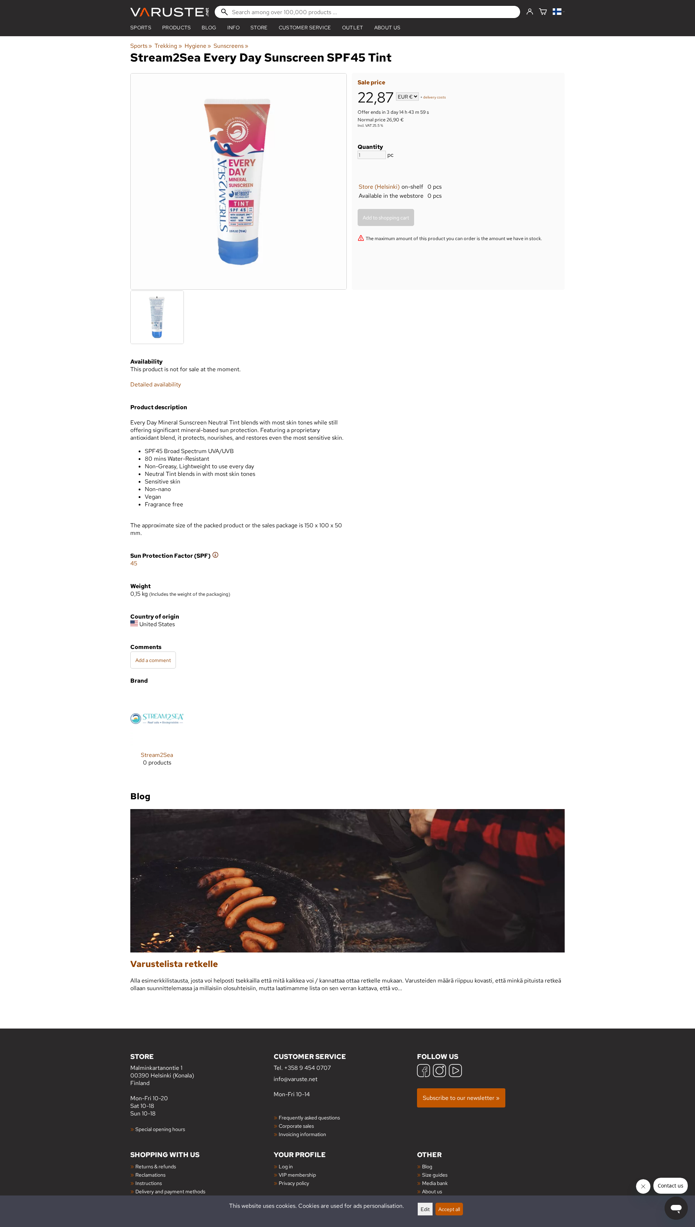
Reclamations (150, 1174)
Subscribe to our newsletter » (461, 1098)
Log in (286, 1166)
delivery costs (434, 97)
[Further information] (215, 556)
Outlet (352, 27)
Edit (425, 1209)
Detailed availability (155, 384)
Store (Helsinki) (379, 186)
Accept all (449, 1209)
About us (387, 27)
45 (133, 563)
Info (233, 27)
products (176, 27)
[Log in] (529, 12)
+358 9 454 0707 (307, 1068)
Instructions (148, 1183)
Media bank (435, 1183)
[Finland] (559, 12)
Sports (140, 27)
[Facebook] (423, 1071)
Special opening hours (160, 1129)
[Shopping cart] (543, 12)
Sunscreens (231, 46)
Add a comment (153, 660)
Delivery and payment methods (170, 1191)
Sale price (371, 82)
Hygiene (198, 46)
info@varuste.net (295, 1079)
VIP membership (297, 1174)
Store (259, 27)
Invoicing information (302, 1134)
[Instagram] (439, 1071)
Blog (427, 1166)
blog (209, 27)
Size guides (434, 1174)
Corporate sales (296, 1125)
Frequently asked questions (309, 1117)
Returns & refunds (155, 1166)
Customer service (305, 27)
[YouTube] (455, 1071)
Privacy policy (294, 1183)
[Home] (169, 12)
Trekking (168, 46)
